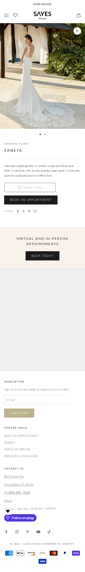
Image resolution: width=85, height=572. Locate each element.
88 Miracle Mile (14, 476)
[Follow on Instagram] (17, 532)
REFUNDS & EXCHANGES (21, 456)
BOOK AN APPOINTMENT (31, 199)
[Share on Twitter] (23, 211)
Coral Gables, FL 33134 (19, 484)
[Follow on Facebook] (6, 532)
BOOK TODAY (42, 255)
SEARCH (9, 442)
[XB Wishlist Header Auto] (15, 14)
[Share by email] (35, 211)
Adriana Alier (16, 143)
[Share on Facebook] (17, 211)
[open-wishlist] (8, 511)
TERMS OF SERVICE (17, 449)
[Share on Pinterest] (29, 211)
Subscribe (19, 412)
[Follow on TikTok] (49, 532)
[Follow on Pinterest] (28, 532)
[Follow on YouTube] (38, 532)
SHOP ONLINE (42, 3)
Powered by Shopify (59, 543)
